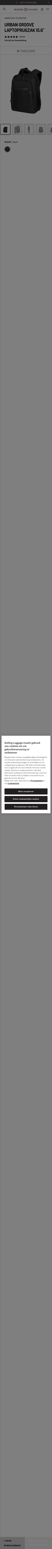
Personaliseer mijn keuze (26, 806)
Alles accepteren (26, 791)
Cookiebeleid (13, 783)
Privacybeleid (36, 780)
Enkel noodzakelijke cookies (26, 799)
